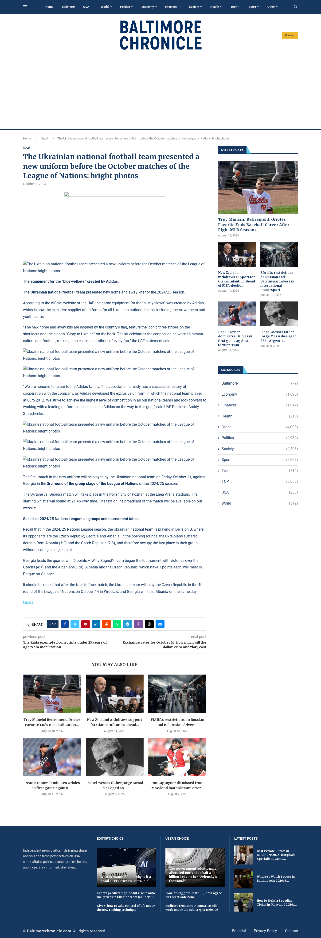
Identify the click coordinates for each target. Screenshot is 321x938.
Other (271, 6)
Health (214, 6)
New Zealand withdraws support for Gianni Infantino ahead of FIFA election (236, 279)
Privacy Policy (265, 931)
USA (86, 6)
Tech (234, 6)
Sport (252, 6)
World (105, 6)
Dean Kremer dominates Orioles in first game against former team (235, 338)
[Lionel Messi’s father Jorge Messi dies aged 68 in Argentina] (115, 757)
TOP (260, 481)
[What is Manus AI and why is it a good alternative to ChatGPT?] (126, 867)
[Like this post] (54, 624)
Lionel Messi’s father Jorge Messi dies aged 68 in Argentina (278, 336)
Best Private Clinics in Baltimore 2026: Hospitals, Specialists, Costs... (276, 855)
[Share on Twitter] (74, 624)
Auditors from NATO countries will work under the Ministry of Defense (191, 907)
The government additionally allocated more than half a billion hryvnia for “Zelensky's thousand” (193, 875)
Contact (289, 35)
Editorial (239, 931)
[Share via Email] (160, 624)
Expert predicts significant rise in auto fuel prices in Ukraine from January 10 (126, 895)
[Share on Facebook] (65, 624)
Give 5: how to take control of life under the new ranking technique (126, 907)
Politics (125, 6)
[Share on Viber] (138, 624)
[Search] (295, 7)
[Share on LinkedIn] (96, 624)
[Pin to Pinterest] (85, 624)
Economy (147, 6)
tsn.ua (28, 602)
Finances (171, 6)
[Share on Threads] (149, 624)
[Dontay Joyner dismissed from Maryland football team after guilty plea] (177, 757)
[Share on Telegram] (127, 624)
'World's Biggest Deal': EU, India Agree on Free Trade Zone (193, 895)
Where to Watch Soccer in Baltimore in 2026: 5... (276, 878)
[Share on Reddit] (106, 624)
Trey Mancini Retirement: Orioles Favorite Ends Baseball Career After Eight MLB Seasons (253, 224)
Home (49, 6)
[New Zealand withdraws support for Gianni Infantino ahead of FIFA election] (115, 694)
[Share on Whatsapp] (117, 624)
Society (194, 6)
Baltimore (68, 6)
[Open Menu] (25, 7)
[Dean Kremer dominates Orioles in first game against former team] (52, 757)
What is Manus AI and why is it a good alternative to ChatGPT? (125, 879)
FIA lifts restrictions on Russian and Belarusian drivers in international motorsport (277, 281)
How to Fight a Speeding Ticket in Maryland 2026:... (277, 902)
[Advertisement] (160, 90)
